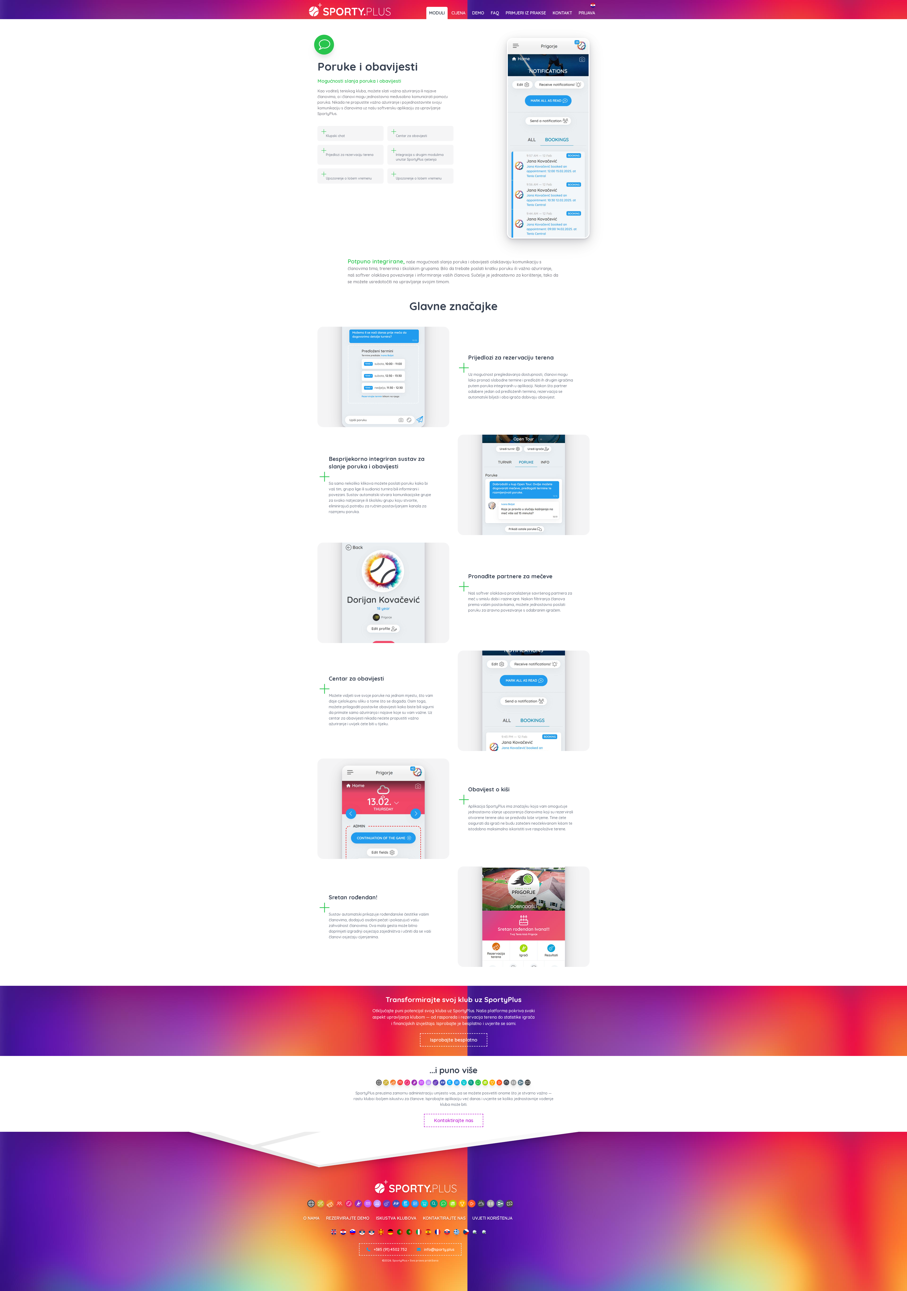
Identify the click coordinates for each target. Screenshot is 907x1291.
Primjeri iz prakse (526, 13)
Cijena (458, 13)
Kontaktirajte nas (453, 1120)
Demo (478, 13)
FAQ (495, 13)
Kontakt (562, 13)
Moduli (437, 13)
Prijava (587, 13)
